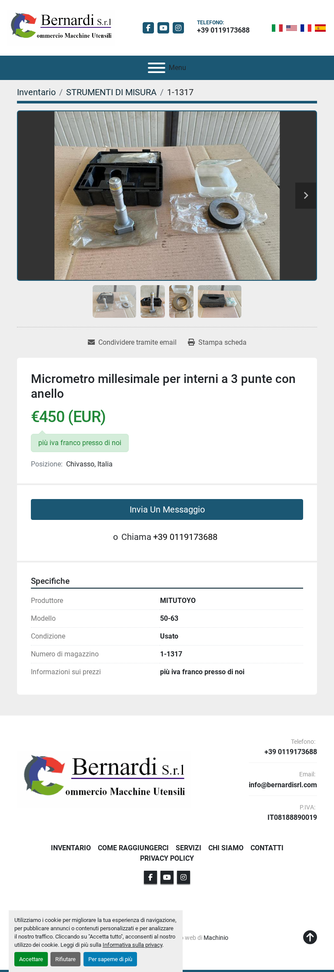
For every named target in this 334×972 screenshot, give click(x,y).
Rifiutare (65, 959)
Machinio (216, 937)
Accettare (31, 959)
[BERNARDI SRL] (104, 779)
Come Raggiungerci (133, 848)
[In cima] (310, 937)
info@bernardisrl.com (283, 785)
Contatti (267, 848)
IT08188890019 (292, 817)
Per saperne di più (110, 959)
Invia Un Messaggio (167, 509)
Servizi (188, 848)
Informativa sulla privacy (132, 945)
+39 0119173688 (223, 30)
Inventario (71, 848)
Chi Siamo (226, 848)
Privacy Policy (167, 858)
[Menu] (156, 68)
